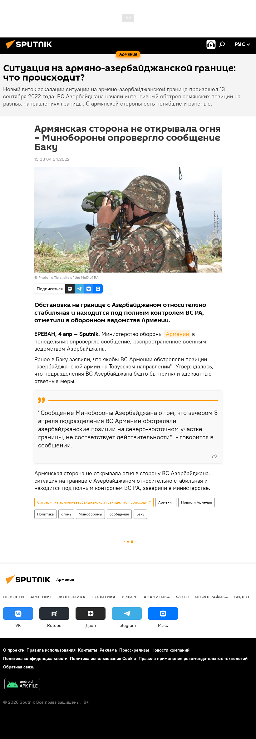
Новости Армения (196, 502)
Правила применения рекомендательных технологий (193, 658)
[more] (214, 456)
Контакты (87, 650)
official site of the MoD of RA (75, 277)
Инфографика (211, 596)
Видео (241, 596)
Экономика (71, 596)
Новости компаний (170, 650)
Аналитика (157, 596)
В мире (129, 596)
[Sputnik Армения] (30, 49)
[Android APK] (22, 685)
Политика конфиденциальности (35, 658)
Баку (140, 514)
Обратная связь (18, 667)
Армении (177, 333)
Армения (166, 502)
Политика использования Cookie (103, 658)
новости (13, 596)
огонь (66, 514)
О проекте (13, 650)
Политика (45, 514)
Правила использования (51, 650)
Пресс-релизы (134, 650)
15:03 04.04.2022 (52, 159)
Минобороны (90, 514)
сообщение (119, 514)
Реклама (108, 650)
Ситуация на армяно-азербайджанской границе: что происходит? (94, 502)
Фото (182, 596)
